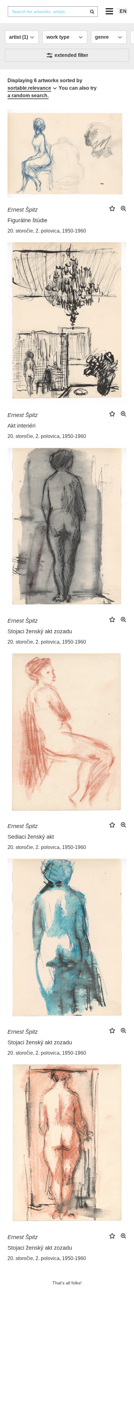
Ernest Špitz (22, 210)
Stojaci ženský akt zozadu (39, 631)
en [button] (123, 11)
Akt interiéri (21, 426)
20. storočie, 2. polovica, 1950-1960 (46, 230)
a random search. (28, 95)
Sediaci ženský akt (30, 837)
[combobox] (53, 11)
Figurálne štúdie (27, 220)
